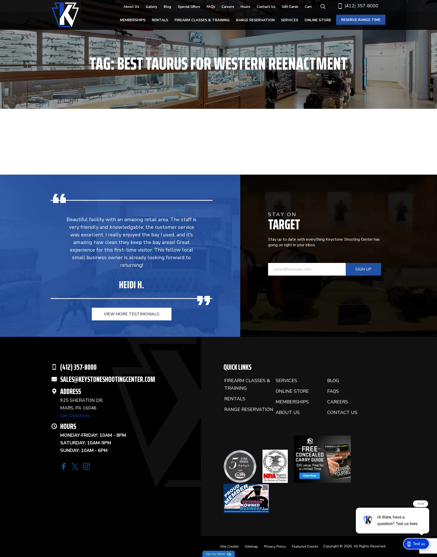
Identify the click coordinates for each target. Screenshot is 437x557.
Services (289, 20)
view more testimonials (131, 314)
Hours (245, 7)
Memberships (132, 20)
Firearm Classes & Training (202, 20)
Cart (308, 7)
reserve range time (360, 19)
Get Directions (75, 415)
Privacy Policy (275, 546)
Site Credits (229, 546)
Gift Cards (290, 7)
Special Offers (189, 7)
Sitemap (251, 546)
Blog (167, 7)
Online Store (317, 20)
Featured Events (305, 546)
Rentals (160, 20)
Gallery (151, 7)
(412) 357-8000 (361, 6)
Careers (228, 7)
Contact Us (266, 7)
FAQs (211, 7)
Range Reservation (255, 20)
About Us (131, 7)
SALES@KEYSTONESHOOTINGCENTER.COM (107, 379)
